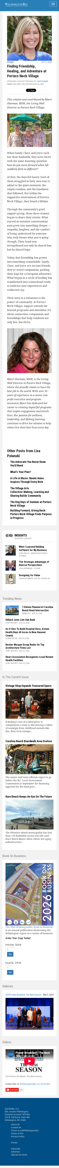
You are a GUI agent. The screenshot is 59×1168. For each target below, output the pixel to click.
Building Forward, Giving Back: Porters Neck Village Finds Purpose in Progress (31, 514)
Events (14, 1142)
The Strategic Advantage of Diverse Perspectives (34, 563)
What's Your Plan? (20, 472)
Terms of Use (17, 1133)
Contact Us (16, 1127)
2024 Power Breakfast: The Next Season (23, 994)
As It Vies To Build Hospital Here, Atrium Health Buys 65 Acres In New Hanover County (27, 632)
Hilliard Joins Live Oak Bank (20, 619)
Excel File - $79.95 (13, 963)
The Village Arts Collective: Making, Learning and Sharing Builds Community (29, 492)
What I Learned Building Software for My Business (33, 548)
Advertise (15, 1151)
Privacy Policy (17, 1136)
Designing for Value (29, 575)
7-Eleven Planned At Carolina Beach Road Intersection (37, 609)
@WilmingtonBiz (30, 1130)
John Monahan (25, 568)
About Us (15, 1124)
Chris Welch (24, 553)
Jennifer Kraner (26, 578)
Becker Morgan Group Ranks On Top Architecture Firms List (25, 646)
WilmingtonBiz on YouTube (35, 1083)
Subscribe (15, 1148)
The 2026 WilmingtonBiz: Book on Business (29, 926)
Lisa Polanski (42, 81)
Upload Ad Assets (19, 1154)
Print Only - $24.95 (13, 945)
